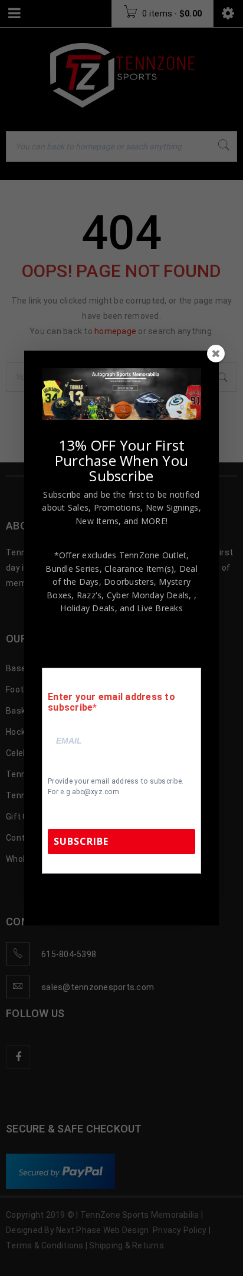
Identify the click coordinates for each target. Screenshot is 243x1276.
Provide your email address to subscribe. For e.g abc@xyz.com (115, 786)
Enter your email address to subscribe (111, 702)
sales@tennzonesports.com (144, 897)
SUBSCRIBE (81, 841)
